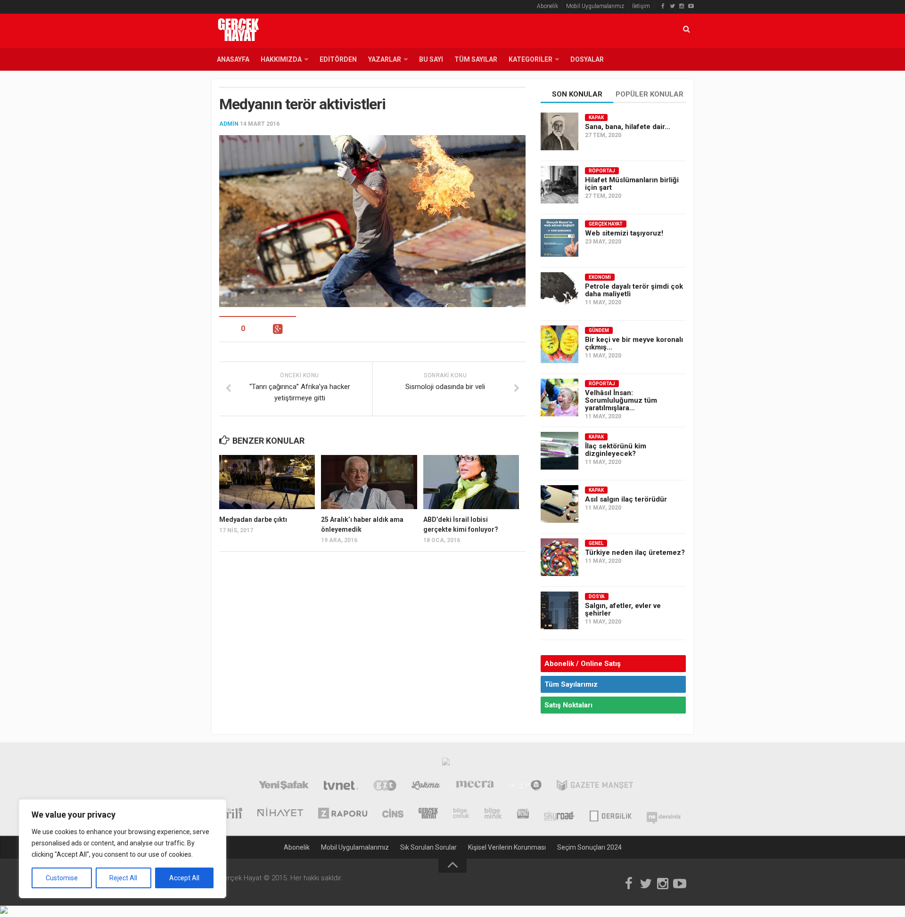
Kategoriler (530, 59)
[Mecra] (475, 786)
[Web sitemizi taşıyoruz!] (559, 238)
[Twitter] (672, 6)
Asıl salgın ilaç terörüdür (626, 499)
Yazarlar (384, 59)
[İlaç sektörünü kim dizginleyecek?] (559, 451)
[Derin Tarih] (226, 814)
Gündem (599, 330)
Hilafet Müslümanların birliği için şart (632, 184)
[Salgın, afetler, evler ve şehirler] (559, 610)
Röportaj (602, 170)
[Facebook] (663, 6)
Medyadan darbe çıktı (253, 519)
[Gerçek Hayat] (428, 814)
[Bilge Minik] (493, 814)
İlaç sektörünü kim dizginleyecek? (615, 450)
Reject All (123, 878)
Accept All (184, 878)
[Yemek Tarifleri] (425, 786)
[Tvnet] (341, 786)
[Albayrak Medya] (446, 764)
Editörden (338, 59)
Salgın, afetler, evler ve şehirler (623, 609)
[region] (122, 848)
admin (229, 124)
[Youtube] (691, 6)
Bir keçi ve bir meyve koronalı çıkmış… (634, 343)
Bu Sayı (431, 59)
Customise (62, 878)
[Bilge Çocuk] (461, 814)
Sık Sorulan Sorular (428, 847)
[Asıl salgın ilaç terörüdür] (559, 504)
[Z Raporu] (342, 814)
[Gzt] (384, 786)
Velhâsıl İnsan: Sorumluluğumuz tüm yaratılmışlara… (621, 400)
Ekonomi (600, 277)
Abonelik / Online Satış (582, 663)
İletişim (641, 6)
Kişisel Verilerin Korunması (507, 847)
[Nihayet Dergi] (280, 814)
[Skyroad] (559, 814)
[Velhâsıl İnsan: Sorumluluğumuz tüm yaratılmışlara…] (559, 397)
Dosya (597, 596)
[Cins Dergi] (392, 814)
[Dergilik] (611, 814)
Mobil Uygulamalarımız (595, 6)
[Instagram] (681, 6)
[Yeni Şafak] (283, 786)
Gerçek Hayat (606, 224)
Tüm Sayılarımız (571, 684)
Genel (596, 543)
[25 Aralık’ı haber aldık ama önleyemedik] (369, 482)
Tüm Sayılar (475, 59)
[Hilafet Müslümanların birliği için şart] (559, 184)
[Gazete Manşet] (595, 786)
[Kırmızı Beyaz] (523, 814)
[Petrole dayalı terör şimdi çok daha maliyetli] (559, 291)
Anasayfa (233, 59)
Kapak (596, 117)
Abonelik (547, 6)
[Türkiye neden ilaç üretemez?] (559, 557)
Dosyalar (587, 59)
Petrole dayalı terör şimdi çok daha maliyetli (634, 290)
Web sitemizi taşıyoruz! (624, 233)
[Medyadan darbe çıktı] (267, 482)
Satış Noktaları (568, 705)
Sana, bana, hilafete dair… (627, 126)
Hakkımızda (281, 59)
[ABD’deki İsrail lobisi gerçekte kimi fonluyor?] (471, 482)
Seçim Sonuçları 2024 (589, 847)
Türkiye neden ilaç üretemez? (635, 552)
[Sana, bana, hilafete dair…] (559, 131)
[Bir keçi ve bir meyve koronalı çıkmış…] (559, 344)
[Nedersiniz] (664, 814)
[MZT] (525, 786)
